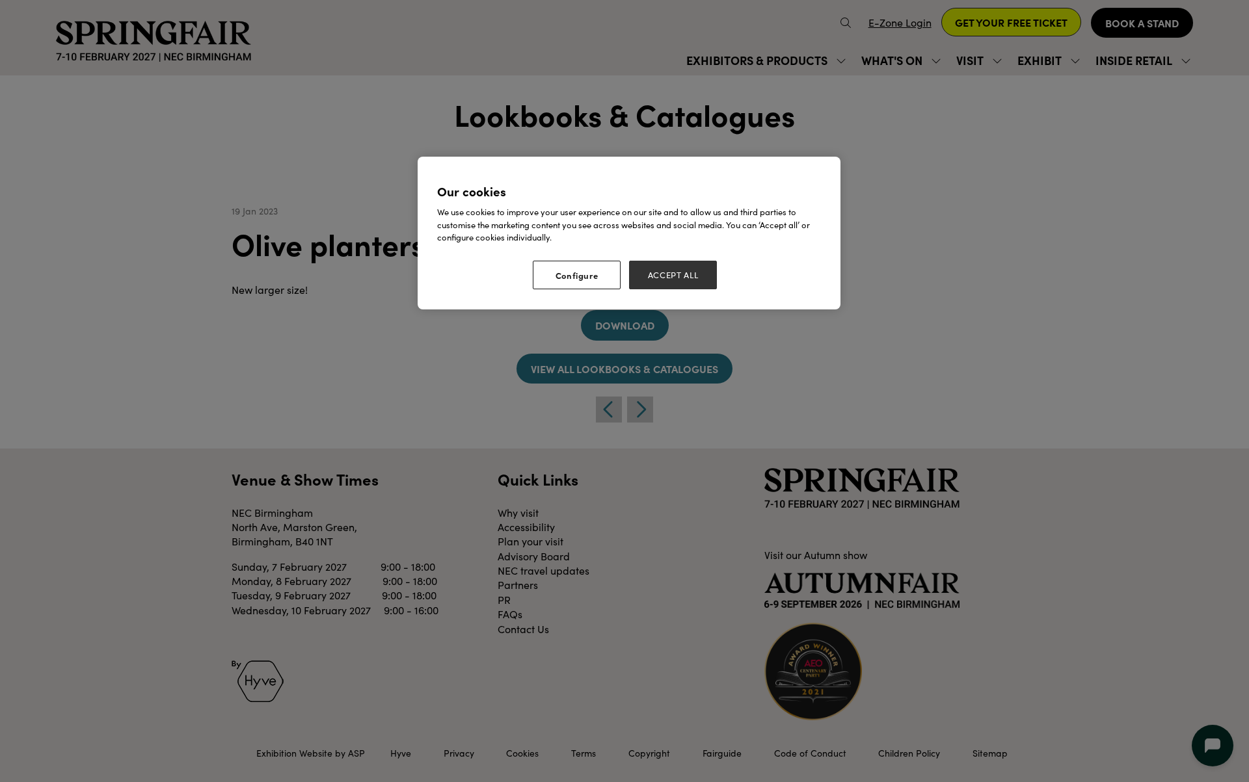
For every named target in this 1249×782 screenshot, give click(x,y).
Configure (577, 275)
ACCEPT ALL (673, 275)
